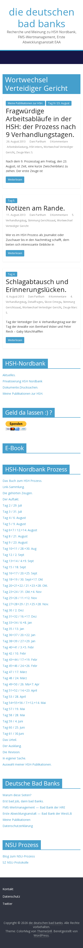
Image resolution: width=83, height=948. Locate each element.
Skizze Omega (52, 302)
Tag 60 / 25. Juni (14, 727)
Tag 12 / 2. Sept (13, 555)
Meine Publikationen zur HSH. (25, 103)
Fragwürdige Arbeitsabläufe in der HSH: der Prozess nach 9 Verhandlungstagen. (41, 122)
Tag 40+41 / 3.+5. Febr (18, 647)
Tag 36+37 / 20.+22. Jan (19, 635)
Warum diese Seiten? (17, 795)
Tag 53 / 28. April (14, 697)
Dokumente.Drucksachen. (20, 387)
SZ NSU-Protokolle (16, 862)
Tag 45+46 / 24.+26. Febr (20, 666)
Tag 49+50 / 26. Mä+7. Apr (21, 684)
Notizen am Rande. (35, 208)
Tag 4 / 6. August (14, 518)
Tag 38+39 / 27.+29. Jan (19, 641)
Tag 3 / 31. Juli (12, 512)
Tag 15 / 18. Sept (14, 567)
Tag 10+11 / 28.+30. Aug (19, 549)
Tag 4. (11, 274)
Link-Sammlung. (13, 487)
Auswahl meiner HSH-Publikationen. (27, 764)
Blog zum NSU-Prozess (19, 856)
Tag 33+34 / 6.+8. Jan (17, 623)
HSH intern (35, 147)
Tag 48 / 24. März (15, 678)
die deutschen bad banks (41, 17)
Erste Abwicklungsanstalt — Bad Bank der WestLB (37, 813)
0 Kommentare (59, 141)
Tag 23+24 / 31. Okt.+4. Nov (22, 592)
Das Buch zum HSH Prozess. (22, 481)
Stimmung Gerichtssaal (41, 220)
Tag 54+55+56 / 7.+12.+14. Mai (24, 703)
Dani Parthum (38, 141)
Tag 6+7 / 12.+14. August (20, 530)
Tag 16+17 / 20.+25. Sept (20, 573)
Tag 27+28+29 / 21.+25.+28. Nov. (26, 604)
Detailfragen (35, 302)
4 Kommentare (57, 296)
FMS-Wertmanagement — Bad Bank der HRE (34, 807)
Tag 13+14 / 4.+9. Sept (18, 561)
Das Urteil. (10, 740)
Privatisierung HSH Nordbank (22, 381)
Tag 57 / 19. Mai (14, 709)
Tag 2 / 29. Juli (12, 505)
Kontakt (8, 889)
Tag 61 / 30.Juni (13, 734)
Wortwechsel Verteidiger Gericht (41, 307)
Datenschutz (11, 896)
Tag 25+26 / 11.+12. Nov (20, 598)
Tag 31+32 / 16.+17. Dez (20, 616)
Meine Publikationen (16, 820)
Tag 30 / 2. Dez (13, 610)
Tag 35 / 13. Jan (13, 629)
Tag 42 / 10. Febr (14, 653)
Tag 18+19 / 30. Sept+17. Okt (23, 579)
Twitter (7, 904)
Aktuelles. (9, 375)
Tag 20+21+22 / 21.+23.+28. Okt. (25, 586)
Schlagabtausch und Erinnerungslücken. (37, 285)
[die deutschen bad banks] (5, 52)
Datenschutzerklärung (18, 826)
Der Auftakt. (11, 499)
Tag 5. (11, 200)
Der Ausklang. (12, 746)
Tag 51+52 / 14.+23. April (20, 690)
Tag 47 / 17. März (15, 672)
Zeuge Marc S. (24, 152)
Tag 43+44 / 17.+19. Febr (20, 660)
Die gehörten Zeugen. (18, 493)
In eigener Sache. (14, 758)
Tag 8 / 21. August (15, 536)
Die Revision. (11, 752)
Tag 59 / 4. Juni (13, 721)
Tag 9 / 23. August (58, 103)
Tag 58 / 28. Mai (14, 715)
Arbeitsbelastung (17, 147)
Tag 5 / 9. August (14, 524)
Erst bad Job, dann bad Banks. (23, 801)
